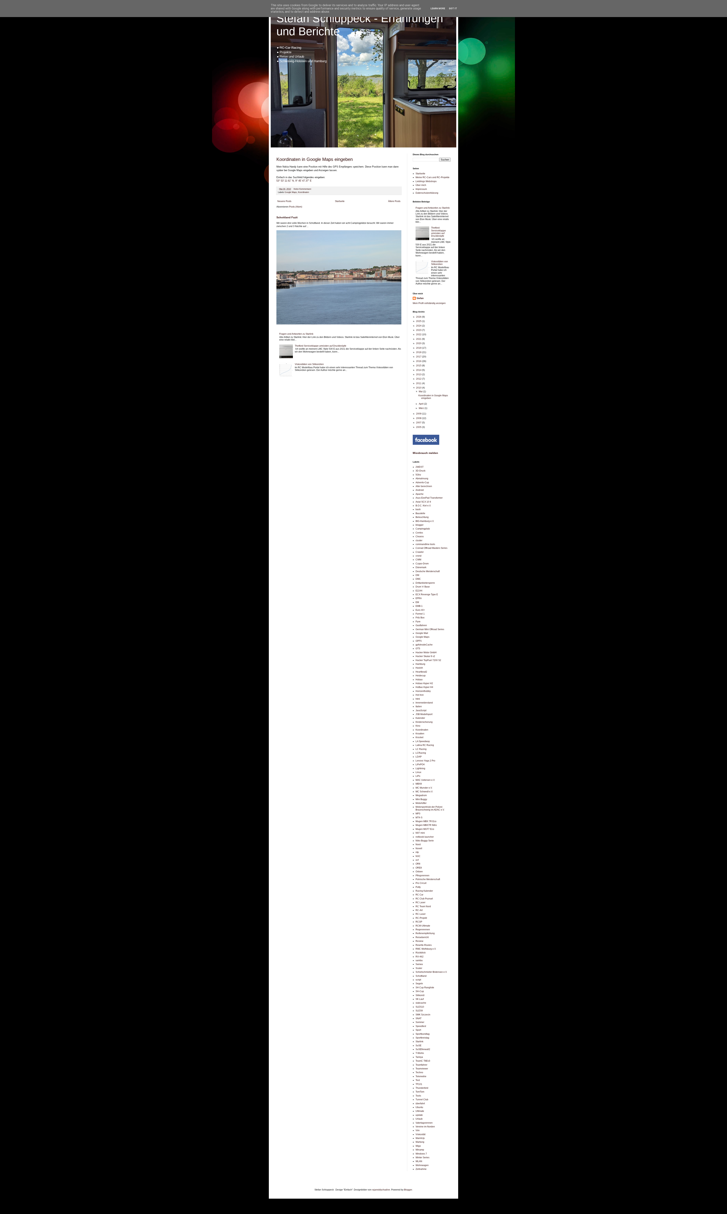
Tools (418, 1095)
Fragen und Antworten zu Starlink (296, 334)
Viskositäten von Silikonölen (309, 364)
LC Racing (421, 749)
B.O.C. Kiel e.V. (423, 505)
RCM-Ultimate (423, 925)
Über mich (421, 185)
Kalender (420, 718)
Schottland (421, 976)
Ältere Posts (394, 201)
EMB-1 (419, 606)
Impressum (421, 189)
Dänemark (421, 567)
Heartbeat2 (421, 671)
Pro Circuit (421, 883)
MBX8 (419, 783)
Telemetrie (421, 1076)
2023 (419, 330)
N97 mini (420, 833)
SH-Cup (420, 991)
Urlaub (419, 1119)
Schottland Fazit (287, 217)
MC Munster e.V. (424, 787)
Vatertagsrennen (424, 1123)
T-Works (420, 1053)
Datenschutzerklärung (427, 193)
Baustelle (420, 513)
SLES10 (420, 1007)
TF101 (419, 1084)
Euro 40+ (420, 610)
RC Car (419, 894)
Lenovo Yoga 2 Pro (425, 760)
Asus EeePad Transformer (429, 498)
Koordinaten (303, 192)
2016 (419, 361)
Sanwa (419, 964)
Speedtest (421, 1026)
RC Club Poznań (424, 898)
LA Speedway (423, 741)
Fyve (418, 621)
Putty (418, 887)
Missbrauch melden (425, 452)
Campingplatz (423, 528)
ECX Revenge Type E (427, 594)
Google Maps (291, 192)
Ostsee (419, 871)
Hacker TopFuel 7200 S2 (428, 660)
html (418, 699)
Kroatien (420, 733)
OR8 (418, 863)
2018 (419, 352)
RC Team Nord (423, 906)
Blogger (408, 1189)
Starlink (419, 1041)
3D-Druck (420, 470)
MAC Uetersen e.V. (425, 780)
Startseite (340, 201)
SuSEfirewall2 (423, 1049)
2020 (419, 343)
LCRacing (421, 753)
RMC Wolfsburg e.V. (426, 949)
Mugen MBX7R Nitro (426, 825)
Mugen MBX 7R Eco (426, 821)
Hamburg (420, 664)
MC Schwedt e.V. (424, 791)
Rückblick (421, 952)
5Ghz (418, 474)
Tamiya (419, 1057)
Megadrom (421, 795)
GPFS (419, 641)
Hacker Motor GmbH (426, 652)
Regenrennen (423, 929)
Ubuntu (419, 1107)
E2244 (419, 590)
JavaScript (421, 710)
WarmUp (420, 1138)
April (421, 404)
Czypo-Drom (422, 563)
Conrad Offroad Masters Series (431, 548)
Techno (419, 1072)
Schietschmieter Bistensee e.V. (431, 972)
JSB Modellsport (424, 714)
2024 (419, 325)
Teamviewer (422, 1068)
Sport (418, 1030)
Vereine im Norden (425, 1126)
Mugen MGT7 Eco (425, 829)
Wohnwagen (422, 1165)
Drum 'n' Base (423, 586)
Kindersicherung (424, 722)
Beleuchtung (422, 517)
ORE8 (419, 867)
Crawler (420, 552)
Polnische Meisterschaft (428, 879)
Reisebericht (422, 937)
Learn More (438, 8)
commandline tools (425, 544)
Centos (419, 532)
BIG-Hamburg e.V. (425, 521)
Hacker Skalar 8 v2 (425, 656)
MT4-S (419, 817)
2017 (419, 356)
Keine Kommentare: (303, 189)
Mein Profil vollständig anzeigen (429, 303)
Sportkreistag (422, 1037)
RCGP (419, 921)
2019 (419, 348)
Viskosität (420, 1134)
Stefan (420, 298)
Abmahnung (422, 478)
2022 (419, 334)
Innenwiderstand (424, 702)
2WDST (420, 467)
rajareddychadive (381, 1189)
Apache (420, 494)
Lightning (420, 768)
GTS (418, 648)
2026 (419, 317)
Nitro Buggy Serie (425, 840)
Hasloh (419, 668)
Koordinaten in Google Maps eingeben (314, 159)
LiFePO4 (420, 764)
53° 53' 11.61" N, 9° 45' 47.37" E (294, 180)
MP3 (418, 813)
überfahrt (420, 1103)
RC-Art (419, 910)
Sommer (420, 1022)
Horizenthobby (423, 691)
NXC (418, 856)
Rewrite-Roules (424, 945)
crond (418, 556)
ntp (417, 852)
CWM (418, 559)
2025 (419, 321)
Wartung (420, 1142)
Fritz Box (420, 617)
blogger (420, 525)
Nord (418, 844)
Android (420, 490)
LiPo (418, 776)
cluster (419, 540)
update (419, 1115)
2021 (419, 339)
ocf (417, 860)
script (418, 979)
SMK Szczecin (423, 1014)
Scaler (419, 968)
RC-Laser (421, 914)
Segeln (419, 983)
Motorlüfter (421, 803)
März (421, 408)
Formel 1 (420, 613)
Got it (453, 8)
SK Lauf (420, 999)
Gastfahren (421, 625)
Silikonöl (420, 995)
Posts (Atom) (295, 206)
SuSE (418, 1045)
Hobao (419, 679)
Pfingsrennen (422, 875)
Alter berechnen (424, 486)
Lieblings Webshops (426, 181)
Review (419, 941)
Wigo (418, 1146)
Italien (419, 706)
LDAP (419, 756)
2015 (419, 365)
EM (417, 602)
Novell (419, 848)
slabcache (421, 1003)
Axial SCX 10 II (423, 501)
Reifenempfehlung (425, 933)
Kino (418, 725)
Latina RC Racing (425, 745)
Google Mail (422, 633)
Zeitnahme (421, 1169)
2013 (419, 374)
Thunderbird (422, 1088)
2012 (419, 379)
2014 (419, 370)
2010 (419, 387)
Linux (418, 772)
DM (417, 575)
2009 (419, 413)
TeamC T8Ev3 (423, 1061)
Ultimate (420, 1111)
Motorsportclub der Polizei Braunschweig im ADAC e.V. (430, 808)
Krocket (419, 737)
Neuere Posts (284, 201)
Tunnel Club (422, 1099)
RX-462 (420, 956)
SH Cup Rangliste (425, 987)
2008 (419, 418)
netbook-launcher (425, 837)
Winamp (420, 1149)
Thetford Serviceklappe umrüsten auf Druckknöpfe (320, 346)
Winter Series (422, 1157)
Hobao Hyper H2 (424, 683)
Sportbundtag (423, 1034)
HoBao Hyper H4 (424, 687)
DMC (418, 579)
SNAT (418, 1018)
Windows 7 (421, 1153)
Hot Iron (420, 695)
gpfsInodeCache (424, 644)
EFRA (419, 598)
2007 (419, 422)
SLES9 (419, 1010)
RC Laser (420, 902)
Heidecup (421, 675)
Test (418, 1080)
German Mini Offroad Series (430, 629)
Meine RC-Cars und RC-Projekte (432, 177)
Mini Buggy (421, 799)
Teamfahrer (421, 1065)
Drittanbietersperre (425, 583)
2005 (419, 427)
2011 (419, 383)
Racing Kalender (424, 891)
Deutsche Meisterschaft (428, 571)
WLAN (419, 1161)
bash (418, 509)
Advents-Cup (422, 482)
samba (419, 960)
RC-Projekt (421, 918)
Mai (421, 391)
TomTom (420, 1091)
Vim (418, 1130)
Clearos (420, 536)
